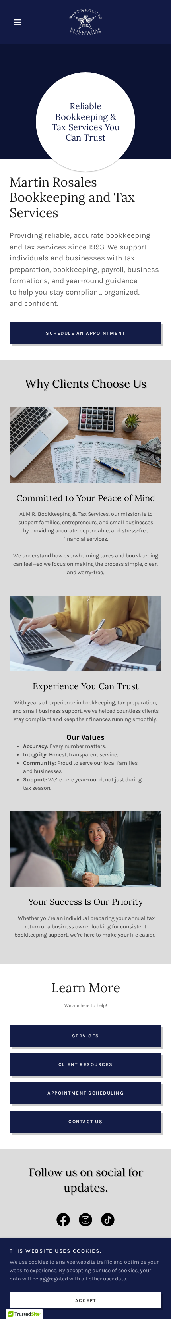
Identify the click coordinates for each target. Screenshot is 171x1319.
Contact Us (85, 1121)
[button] (21, 22)
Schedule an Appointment (85, 333)
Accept (85, 1300)
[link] (85, 22)
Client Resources (85, 1064)
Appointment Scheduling (85, 1093)
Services (85, 1036)
